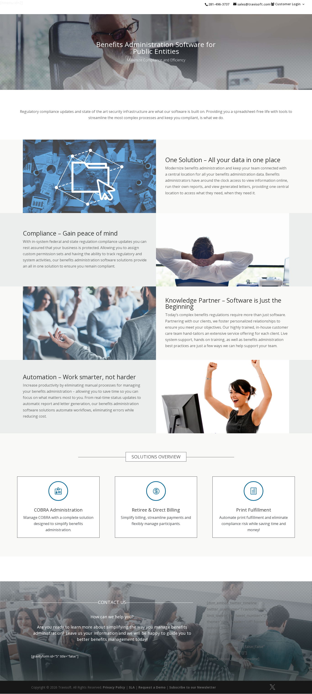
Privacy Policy (114, 687)
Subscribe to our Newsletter (192, 687)
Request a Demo (152, 687)
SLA (132, 687)
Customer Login (287, 4)
